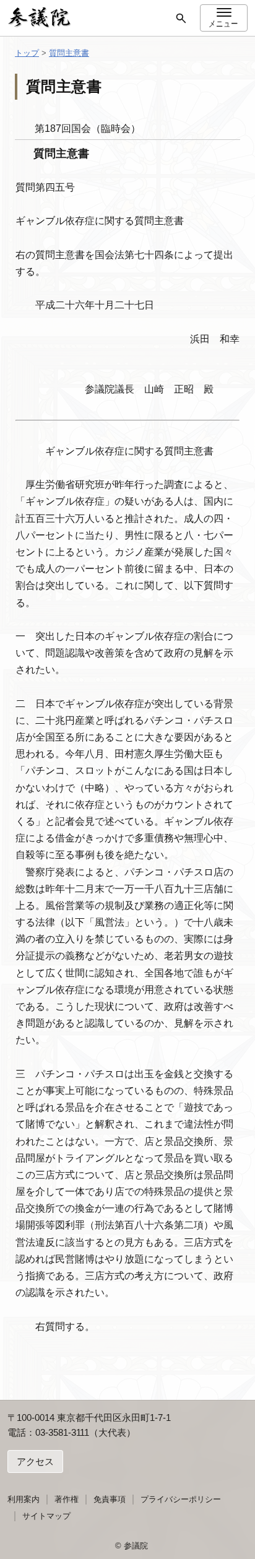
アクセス (35, 1461)
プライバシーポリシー (180, 1499)
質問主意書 (69, 53)
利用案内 (23, 1499)
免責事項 (109, 1499)
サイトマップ (46, 1516)
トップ (27, 53)
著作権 (66, 1499)
